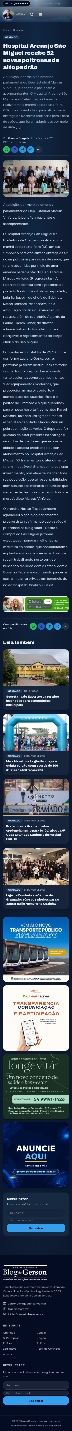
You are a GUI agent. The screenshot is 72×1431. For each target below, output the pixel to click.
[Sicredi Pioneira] (36, 604)
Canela (41, 1332)
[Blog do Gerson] (25, 1273)
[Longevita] (36, 1086)
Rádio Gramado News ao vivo (26, 1314)
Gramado (18, 29)
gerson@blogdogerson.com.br (27, 1303)
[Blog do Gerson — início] (14, 14)
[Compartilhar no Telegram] (22, 149)
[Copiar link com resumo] (38, 149)
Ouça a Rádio (19, 3)
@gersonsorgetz (18, 1309)
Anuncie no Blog (50, 3)
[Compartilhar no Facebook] (14, 149)
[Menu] (40, 14)
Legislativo (9, 1348)
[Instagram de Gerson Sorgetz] (34, 3)
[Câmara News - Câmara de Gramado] (36, 1018)
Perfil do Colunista (48, 1348)
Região (41, 1338)
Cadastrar (36, 1228)
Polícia (41, 1343)
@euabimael (55, 1425)
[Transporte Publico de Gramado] (36, 949)
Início (6, 29)
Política (7, 1343)
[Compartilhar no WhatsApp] (6, 149)
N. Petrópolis (11, 1338)
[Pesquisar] (32, 14)
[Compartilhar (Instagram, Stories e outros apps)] (30, 149)
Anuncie (8, 1354)
